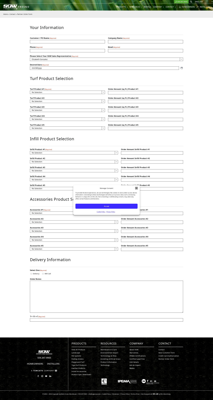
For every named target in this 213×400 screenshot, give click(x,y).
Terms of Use (135, 394)
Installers (53, 363)
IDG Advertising (165, 394)
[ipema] (127, 379)
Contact (12, 14)
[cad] (104, 379)
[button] (136, 188)
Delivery (36, 273)
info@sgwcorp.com (94, 394)
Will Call (48, 273)
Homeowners (35, 363)
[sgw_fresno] (17, 5)
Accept (106, 206)
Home (5, 14)
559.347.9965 (44, 357)
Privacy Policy (110, 212)
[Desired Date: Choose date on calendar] (181, 68)
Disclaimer (115, 394)
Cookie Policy (101, 212)
